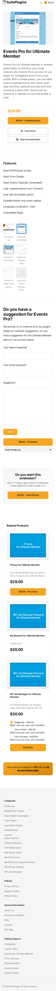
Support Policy (11, 891)
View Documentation (28, 139)
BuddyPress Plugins (14, 811)
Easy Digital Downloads (16, 815)
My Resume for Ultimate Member (27, 635)
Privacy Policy (11, 886)
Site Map (8, 929)
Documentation (12, 963)
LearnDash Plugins (13, 825)
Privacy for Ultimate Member (25, 565)
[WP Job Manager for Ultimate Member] (28, 674)
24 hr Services (11, 958)
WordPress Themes (14, 867)
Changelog (9, 944)
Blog (6, 920)
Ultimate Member (13, 843)
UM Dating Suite (12, 847)
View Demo (28, 131)
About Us (9, 910)
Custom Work (11, 949)
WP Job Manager (13, 871)
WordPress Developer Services (19, 862)
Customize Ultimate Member (18, 953)
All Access (9, 806)
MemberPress (11, 830)
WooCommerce (12, 857)
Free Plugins (10, 820)
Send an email (11, 968)
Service (8, 835)
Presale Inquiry (11, 973)
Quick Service (11, 838)
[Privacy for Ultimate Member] (28, 545)
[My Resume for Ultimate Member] (28, 616)
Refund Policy (11, 896)
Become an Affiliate (14, 915)
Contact (8, 924)
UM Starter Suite (12, 852)
